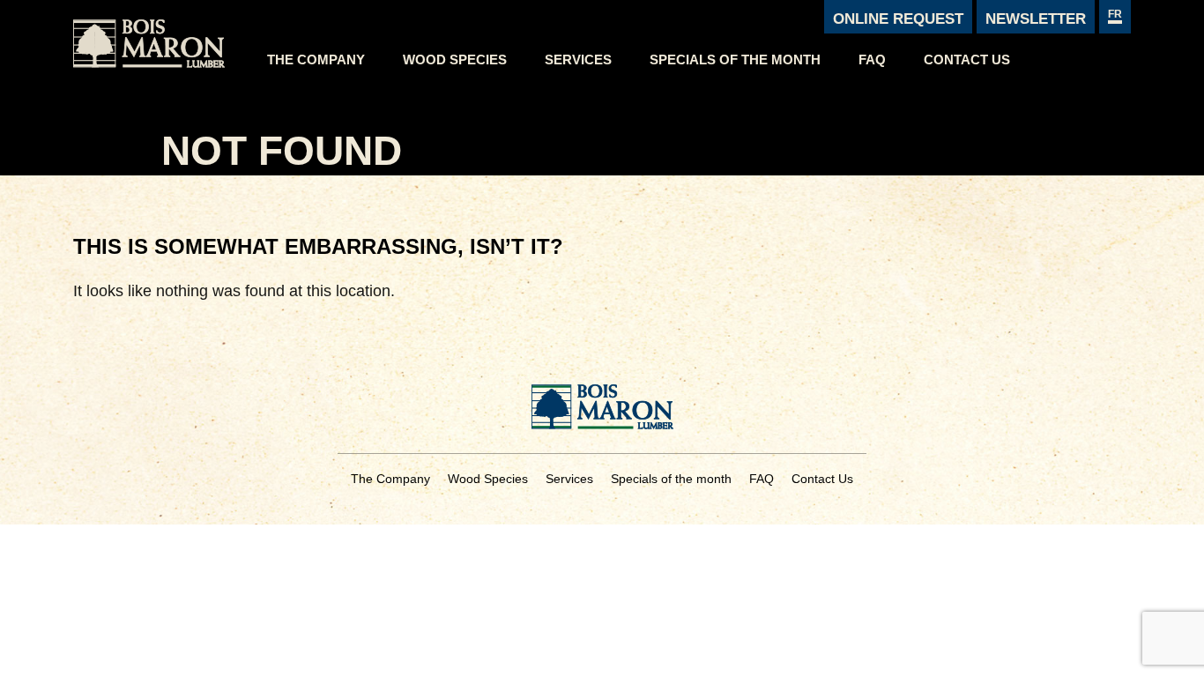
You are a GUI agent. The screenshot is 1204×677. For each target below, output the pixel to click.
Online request (898, 19)
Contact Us (967, 59)
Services (578, 59)
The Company (316, 59)
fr (1115, 14)
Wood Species (455, 59)
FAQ (872, 59)
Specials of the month (735, 59)
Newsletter (1035, 19)
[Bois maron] (161, 39)
